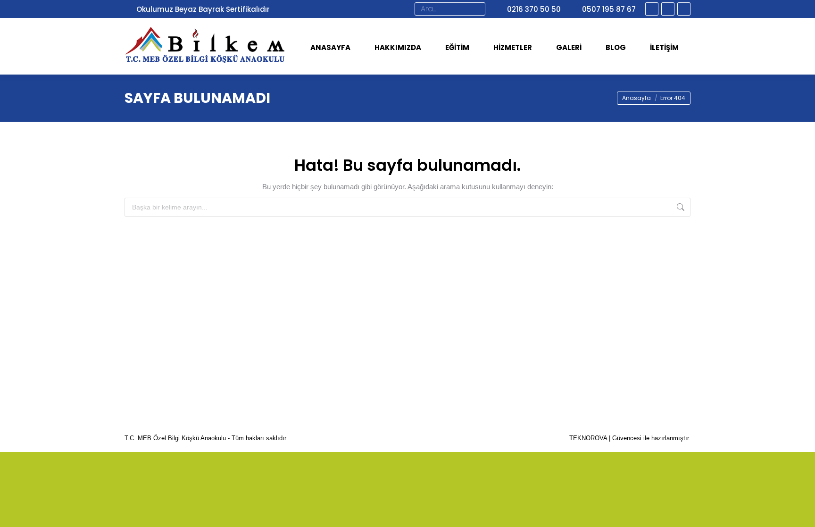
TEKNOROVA (588, 438)
